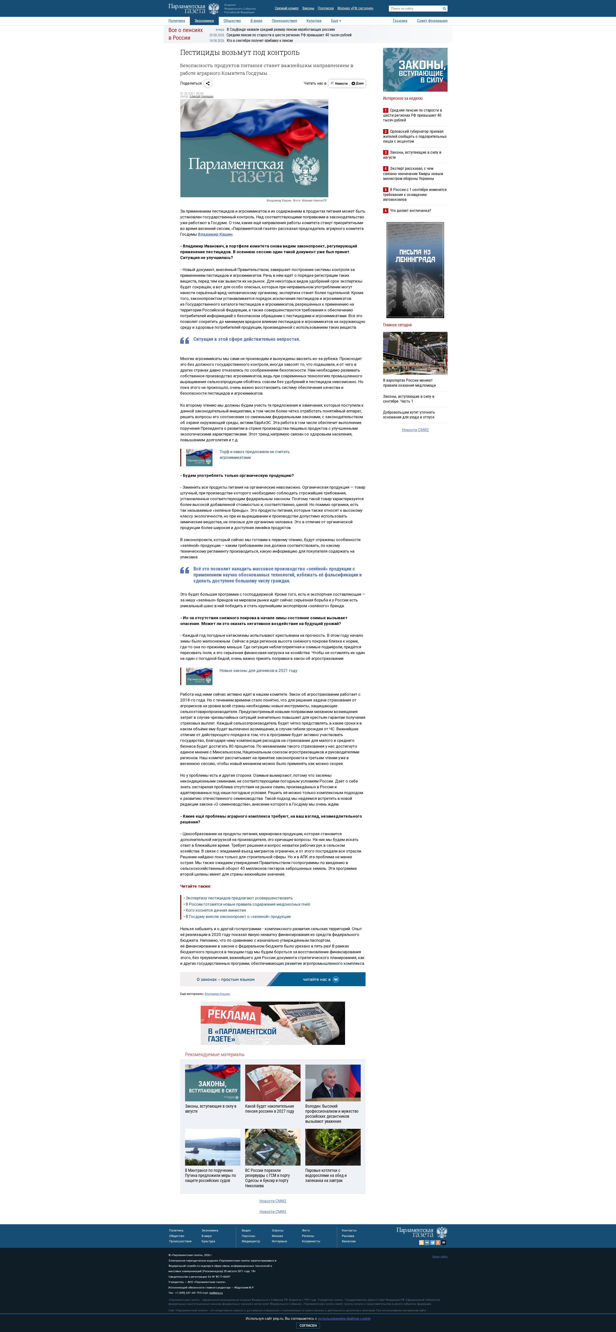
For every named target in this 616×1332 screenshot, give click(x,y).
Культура (314, 21)
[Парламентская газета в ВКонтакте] (427, 1242)
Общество (232, 21)
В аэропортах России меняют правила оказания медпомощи (409, 382)
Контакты (349, 1230)
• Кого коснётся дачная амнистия (215, 910)
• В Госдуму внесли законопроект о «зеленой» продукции (237, 916)
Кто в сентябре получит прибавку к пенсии (251, 40)
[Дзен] (357, 83)
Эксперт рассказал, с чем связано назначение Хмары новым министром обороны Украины (413, 173)
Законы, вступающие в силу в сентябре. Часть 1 (408, 399)
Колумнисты (311, 1241)
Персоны (248, 1236)
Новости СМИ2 (272, 1201)
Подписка (326, 8)
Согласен (308, 1325)
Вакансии (349, 1241)
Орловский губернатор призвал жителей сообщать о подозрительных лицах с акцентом (415, 136)
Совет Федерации (432, 21)
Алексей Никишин (201, 96)
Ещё (334, 21)
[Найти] (444, 9)
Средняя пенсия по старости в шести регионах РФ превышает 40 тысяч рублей (280, 35)
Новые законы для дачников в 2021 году (258, 670)
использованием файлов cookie (344, 1318)
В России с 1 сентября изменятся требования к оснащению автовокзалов (415, 194)
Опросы (278, 1230)
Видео (246, 1230)
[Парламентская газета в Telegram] (432, 1242)
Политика (176, 21)
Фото (306, 1230)
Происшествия (284, 21)
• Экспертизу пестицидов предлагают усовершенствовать (238, 898)
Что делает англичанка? (410, 210)
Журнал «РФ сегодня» (355, 8)
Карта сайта (440, 1256)
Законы (308, 8)
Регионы (308, 1236)
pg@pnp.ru (216, 1292)
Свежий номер (287, 8)
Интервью (279, 1241)
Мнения (277, 1236)
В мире (256, 21)
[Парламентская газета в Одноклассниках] (438, 1242)
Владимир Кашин (217, 994)
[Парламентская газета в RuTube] (443, 1242)
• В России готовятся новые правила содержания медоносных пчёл (247, 904)
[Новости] (339, 83)
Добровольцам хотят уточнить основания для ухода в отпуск (409, 414)
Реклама (348, 1236)
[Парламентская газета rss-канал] (421, 1242)
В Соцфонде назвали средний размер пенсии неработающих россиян (275, 29)
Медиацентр (251, 1241)
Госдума (400, 21)
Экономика (204, 21)
